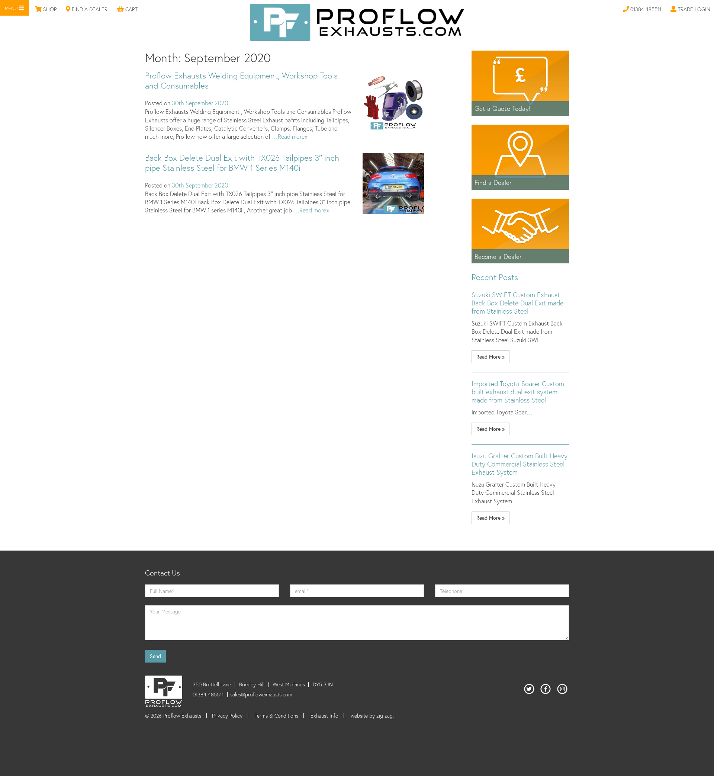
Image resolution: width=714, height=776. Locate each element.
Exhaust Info (324, 715)
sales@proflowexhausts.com (261, 694)
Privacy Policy (227, 715)
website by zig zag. (372, 715)
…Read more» (288, 136)
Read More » (490, 356)
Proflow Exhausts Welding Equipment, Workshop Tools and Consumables (241, 80)
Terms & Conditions (276, 715)
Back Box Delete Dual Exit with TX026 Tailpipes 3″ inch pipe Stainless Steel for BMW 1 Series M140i (242, 162)
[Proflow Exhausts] (357, 21)
